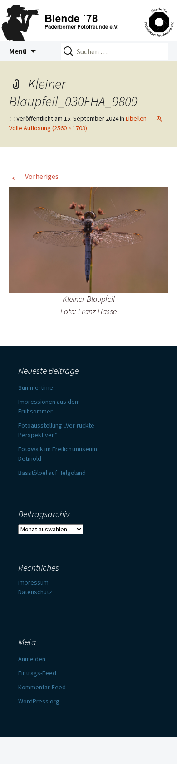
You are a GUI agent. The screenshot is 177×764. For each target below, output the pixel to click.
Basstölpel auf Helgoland (52, 473)
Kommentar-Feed (42, 687)
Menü (18, 51)
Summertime (35, 387)
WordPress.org (38, 701)
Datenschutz (35, 592)
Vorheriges (34, 176)
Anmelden (31, 659)
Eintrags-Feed (37, 673)
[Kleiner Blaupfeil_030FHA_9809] (88, 239)
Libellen (136, 118)
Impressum (33, 582)
